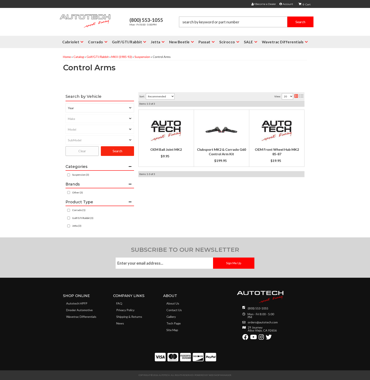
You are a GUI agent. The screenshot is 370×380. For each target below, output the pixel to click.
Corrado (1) (78, 210)
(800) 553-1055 (258, 308)
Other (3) (77, 192)
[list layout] (301, 96)
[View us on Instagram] (261, 338)
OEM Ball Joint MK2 (166, 149)
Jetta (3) (76, 225)
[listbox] (100, 107)
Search (117, 151)
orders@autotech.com (263, 322)
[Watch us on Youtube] (253, 338)
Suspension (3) (80, 174)
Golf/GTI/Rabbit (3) (82, 218)
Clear (82, 151)
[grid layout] (296, 96)
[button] (246, 22)
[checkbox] (68, 192)
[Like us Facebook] (245, 338)
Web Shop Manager (220, 375)
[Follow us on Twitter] (269, 338)
